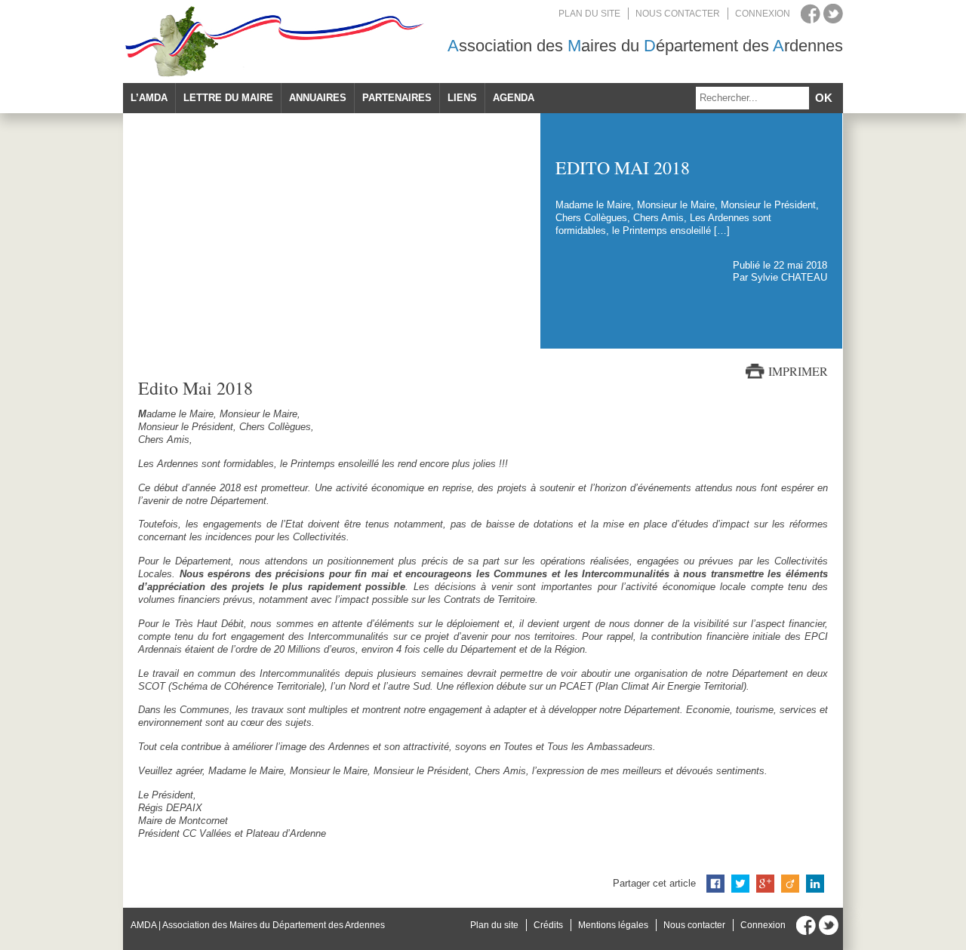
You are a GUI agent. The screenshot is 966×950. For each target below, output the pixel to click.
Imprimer (798, 371)
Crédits (548, 925)
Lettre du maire (228, 97)
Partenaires (397, 97)
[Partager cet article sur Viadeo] (790, 884)
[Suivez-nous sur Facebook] (810, 13)
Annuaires (317, 97)
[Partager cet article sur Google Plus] (765, 884)
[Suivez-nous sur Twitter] (833, 13)
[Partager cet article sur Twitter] (740, 884)
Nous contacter (677, 13)
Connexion (762, 13)
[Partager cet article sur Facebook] (715, 884)
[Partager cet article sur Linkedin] (815, 884)
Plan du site (589, 13)
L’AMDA (149, 97)
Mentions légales (613, 925)
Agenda (513, 97)
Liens (462, 97)
